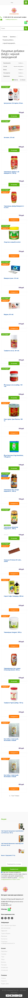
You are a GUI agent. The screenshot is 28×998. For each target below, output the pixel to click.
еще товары (15, 796)
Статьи (3, 978)
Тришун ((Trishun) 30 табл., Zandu (12, 560)
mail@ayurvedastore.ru (11, 19)
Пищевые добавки (8, 40)
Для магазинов (5, 928)
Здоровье (12, 36)
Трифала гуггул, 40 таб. (11, 350)
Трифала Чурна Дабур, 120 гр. (13, 703)
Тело (2, 957)
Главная (5, 36)
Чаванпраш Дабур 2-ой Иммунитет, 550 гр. (11, 172)
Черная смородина (18, 66)
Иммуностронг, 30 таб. (11, 278)
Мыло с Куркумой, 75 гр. (8, 855)
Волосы (3, 962)
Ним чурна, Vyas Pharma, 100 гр (13, 420)
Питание (4, 965)
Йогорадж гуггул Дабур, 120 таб (13, 385)
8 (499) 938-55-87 (6, 905)
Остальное (4, 970)
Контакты (4, 939)
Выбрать (21, 63)
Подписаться (14, 869)
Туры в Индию (5, 933)
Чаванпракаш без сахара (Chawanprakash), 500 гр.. (12, 669)
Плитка (16, 79)
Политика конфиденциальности (8, 942)
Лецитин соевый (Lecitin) (12, 242)
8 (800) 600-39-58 (6, 901)
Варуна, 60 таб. (9, 314)
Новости (3, 981)
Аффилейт (4, 931)
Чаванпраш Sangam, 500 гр (12, 632)
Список (23, 79)
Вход (12, 2)
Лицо (3, 959)
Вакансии (4, 936)
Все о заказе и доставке (8, 925)
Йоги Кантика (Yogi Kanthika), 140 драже (13, 456)
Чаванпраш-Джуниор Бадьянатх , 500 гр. (11, 527)
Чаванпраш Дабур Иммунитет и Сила (14, 206)
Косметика (4, 967)
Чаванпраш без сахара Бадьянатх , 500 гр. (11, 490)
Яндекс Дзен (5, 983)
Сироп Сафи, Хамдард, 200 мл (13, 596)
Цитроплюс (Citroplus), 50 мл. (13, 103)
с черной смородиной (8, 43)
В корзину (14, 116)
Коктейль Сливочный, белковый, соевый (11, 739)
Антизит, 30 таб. (9, 137)
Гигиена (3, 954)
